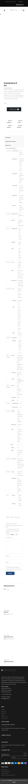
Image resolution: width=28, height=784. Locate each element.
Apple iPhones (7, 610)
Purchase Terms (4, 773)
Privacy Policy (4, 769)
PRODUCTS (4, 713)
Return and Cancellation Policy (8, 775)
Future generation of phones (8, 724)
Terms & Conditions (5, 771)
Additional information (11, 141)
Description (8, 137)
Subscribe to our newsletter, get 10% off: (5, 755)
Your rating (8, 534)
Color (5, 103)
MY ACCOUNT (4, 716)
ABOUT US (3, 711)
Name (7, 555)
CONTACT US (4, 718)
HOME (2, 709)
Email (7, 562)
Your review (9, 537)
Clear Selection (14, 109)
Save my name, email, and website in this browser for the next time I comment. (13, 569)
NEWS (2, 715)
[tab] (14, 137)
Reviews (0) (8, 145)
